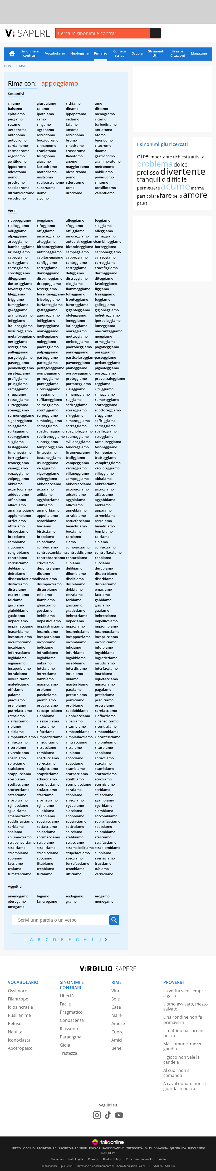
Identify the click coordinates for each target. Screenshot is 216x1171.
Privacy (93, 1159)
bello (177, 196)
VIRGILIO (29, 1148)
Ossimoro (17, 991)
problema (155, 163)
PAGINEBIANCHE (113, 1148)
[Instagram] (96, 1115)
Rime (23, 66)
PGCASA (94, 1148)
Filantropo (18, 999)
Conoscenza (72, 1020)
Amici (116, 1040)
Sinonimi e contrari (29, 53)
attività (197, 157)
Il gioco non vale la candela (181, 1059)
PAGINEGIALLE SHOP (73, 1148)
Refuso (15, 1023)
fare (166, 195)
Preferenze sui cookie (140, 1159)
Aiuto (162, 1159)
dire (143, 156)
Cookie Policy (112, 1159)
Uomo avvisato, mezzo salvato (185, 1006)
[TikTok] (108, 1115)
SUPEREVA (108, 1153)
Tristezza (68, 1053)
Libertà (67, 996)
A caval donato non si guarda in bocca (184, 1086)
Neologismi (79, 53)
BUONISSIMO (196, 1148)
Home (12, 54)
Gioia (65, 1045)
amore (195, 194)
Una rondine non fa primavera (182, 1019)
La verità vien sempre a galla (184, 993)
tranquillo (151, 179)
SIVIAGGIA (161, 1148)
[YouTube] (119, 1115)
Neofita (15, 1032)
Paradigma (70, 1037)
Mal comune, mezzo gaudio (183, 1046)
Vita (115, 991)
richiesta (181, 157)
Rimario (100, 53)
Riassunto (70, 1029)
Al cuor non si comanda (176, 1072)
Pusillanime (19, 1015)
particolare (148, 196)
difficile (176, 179)
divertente (182, 171)
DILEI (148, 1148)
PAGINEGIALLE (47, 1148)
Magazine (199, 53)
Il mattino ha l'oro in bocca (183, 1033)
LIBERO (16, 1148)
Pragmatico (71, 1012)
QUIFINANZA (178, 1148)
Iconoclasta (19, 1040)
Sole (115, 999)
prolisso (148, 172)
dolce (181, 164)
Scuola (137, 53)
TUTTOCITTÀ (134, 1148)
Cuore (117, 1032)
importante (160, 157)
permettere (148, 188)
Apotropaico (20, 1048)
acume (175, 185)
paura (142, 203)
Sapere (34, 33)
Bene (116, 1048)
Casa (116, 1007)
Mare (116, 1015)
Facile (65, 1004)
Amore (118, 1023)
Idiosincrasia (20, 1007)
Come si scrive (119, 53)
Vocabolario (55, 53)
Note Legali (75, 1159)
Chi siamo (57, 1159)
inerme (197, 188)
